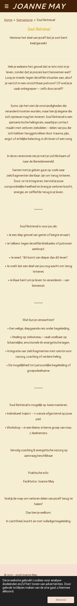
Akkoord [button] (61, 600)
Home (8, 20)
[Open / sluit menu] (6, 6)
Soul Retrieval (46, 20)
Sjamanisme (24, 20)
